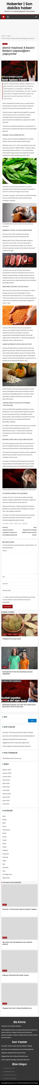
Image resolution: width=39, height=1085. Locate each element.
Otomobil (5, 854)
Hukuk (4, 840)
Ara (5, 717)
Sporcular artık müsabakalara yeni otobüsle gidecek (18, 736)
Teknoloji (5, 867)
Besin (7, 523)
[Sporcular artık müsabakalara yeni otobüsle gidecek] (19, 928)
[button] (8, 17)
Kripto (4, 847)
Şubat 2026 (6, 787)
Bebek (4, 819)
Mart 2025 (5, 804)
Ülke (3, 871)
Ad (3, 577)
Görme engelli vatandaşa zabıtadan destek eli (16, 746)
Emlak (4, 833)
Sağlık (20, 634)
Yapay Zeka (6, 878)
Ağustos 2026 (6, 769)
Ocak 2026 (5, 790)
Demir (11, 523)
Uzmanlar (24, 523)
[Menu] (8, 17)
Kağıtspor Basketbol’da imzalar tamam (14, 739)
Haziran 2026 (6, 776)
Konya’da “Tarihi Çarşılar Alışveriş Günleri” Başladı (17, 732)
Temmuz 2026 (6, 773)
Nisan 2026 (6, 783)
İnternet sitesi (6, 590)
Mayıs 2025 (6, 797)
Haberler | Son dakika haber (19, 5)
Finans (4, 836)
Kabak (16, 523)
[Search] (36, 17)
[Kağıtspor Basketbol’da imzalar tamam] (19, 961)
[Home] (3, 16)
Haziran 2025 (6, 793)
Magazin (5, 850)
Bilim (9, 634)
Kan (20, 523)
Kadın (5, 43)
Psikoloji (5, 857)
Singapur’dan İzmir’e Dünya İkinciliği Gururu (15, 742)
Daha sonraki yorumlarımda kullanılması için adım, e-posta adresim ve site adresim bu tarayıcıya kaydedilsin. (18, 599)
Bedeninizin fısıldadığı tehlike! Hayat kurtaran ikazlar (29, 531)
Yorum (4, 550)
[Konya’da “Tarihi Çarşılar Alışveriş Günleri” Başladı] (19, 895)
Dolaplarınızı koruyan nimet (11, 639)
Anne (4, 634)
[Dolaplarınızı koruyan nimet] (19, 625)
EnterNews (25, 1083)
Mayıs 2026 (6, 780)
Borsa (4, 826)
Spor (3, 864)
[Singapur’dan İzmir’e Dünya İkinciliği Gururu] (19, 994)
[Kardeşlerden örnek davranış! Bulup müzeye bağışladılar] (19, 658)
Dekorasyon (6, 830)
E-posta (5, 583)
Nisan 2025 (6, 800)
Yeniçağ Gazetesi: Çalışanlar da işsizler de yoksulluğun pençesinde (9, 531)
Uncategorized (7, 874)
